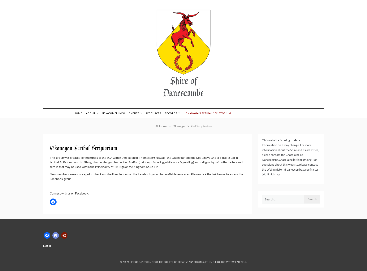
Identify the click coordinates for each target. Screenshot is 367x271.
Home (78, 113)
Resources (153, 113)
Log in (47, 245)
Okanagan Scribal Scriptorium (208, 113)
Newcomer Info (113, 113)
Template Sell (237, 262)
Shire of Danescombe (183, 86)
